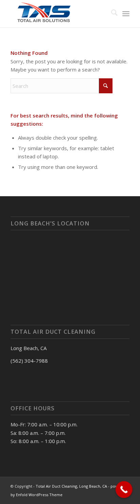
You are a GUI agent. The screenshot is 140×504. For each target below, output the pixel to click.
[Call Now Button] (124, 489)
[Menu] (125, 13)
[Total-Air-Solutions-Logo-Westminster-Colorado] (58, 13)
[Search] (111, 13)
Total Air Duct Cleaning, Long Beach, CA (71, 486)
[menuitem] (111, 13)
